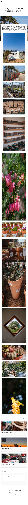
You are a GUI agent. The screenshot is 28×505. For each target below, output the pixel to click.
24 (4, 456)
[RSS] (26, 419)
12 (4, 424)
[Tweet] (21, 419)
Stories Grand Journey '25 (8, 4)
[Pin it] (24, 419)
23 (4, 440)
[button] (1, 2)
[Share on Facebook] (19, 419)
